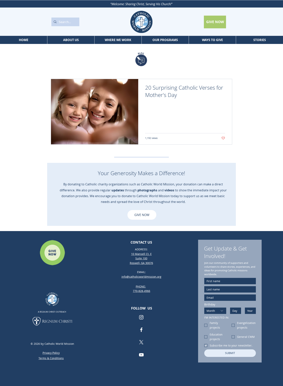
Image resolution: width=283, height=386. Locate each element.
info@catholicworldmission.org (141, 276)
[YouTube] (141, 355)
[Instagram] (141, 317)
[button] (70, 40)
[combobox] (215, 311)
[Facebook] (141, 330)
